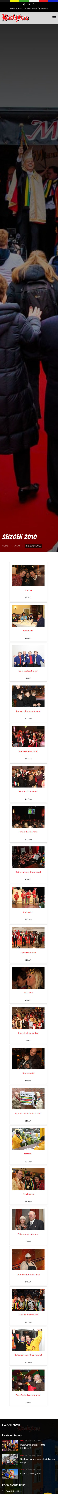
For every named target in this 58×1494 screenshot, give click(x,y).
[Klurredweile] (28, 1058)
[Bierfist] (28, 575)
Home (5, 546)
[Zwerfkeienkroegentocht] (28, 1380)
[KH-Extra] (28, 978)
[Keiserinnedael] (28, 937)
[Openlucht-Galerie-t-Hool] (28, 1098)
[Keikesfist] (28, 897)
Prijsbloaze (28, 1194)
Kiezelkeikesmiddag (28, 1033)
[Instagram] (29, 4)
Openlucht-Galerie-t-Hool (28, 1113)
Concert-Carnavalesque (28, 711)
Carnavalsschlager (28, 671)
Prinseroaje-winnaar (28, 1234)
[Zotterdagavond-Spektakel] (28, 1340)
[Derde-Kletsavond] (28, 736)
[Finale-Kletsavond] (28, 817)
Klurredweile (28, 1073)
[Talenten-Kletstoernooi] (28, 1259)
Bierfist (28, 590)
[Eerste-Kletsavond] (28, 776)
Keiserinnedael (28, 952)
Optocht (28, 1154)
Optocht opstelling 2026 (30, 1473)
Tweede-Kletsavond (28, 1315)
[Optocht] (28, 1139)
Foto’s (17, 546)
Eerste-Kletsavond (28, 791)
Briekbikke (28, 631)
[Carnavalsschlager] (28, 656)
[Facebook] (24, 4)
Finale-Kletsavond (28, 832)
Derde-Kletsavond (28, 751)
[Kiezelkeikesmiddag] (28, 1018)
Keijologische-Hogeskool (28, 872)
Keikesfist (28, 912)
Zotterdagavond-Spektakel (28, 1355)
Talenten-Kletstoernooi (28, 1274)
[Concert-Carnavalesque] (28, 696)
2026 (22, 1441)
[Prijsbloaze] (28, 1179)
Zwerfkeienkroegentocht (28, 1395)
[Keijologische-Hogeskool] (28, 857)
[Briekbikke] (28, 615)
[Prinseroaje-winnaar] (28, 1219)
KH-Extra (28, 993)
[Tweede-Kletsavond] (28, 1299)
